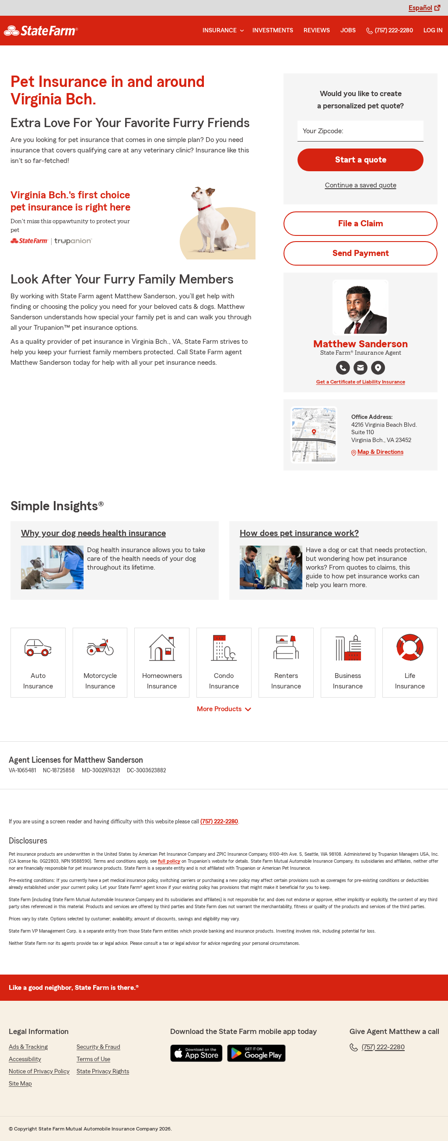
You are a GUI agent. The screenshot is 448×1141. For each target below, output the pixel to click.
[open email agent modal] (361, 369)
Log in (433, 31)
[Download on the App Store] (196, 1053)
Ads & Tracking (28, 1047)
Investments (272, 31)
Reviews (317, 31)
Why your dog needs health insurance (93, 533)
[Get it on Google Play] (256, 1053)
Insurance (220, 31)
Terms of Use (93, 1059)
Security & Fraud (98, 1047)
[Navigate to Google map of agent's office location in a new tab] (378, 368)
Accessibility (25, 1059)
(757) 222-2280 (394, 31)
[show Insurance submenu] (240, 31)
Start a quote (360, 160)
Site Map (20, 1084)
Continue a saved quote (360, 185)
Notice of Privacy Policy (39, 1071)
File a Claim (360, 223)
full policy (169, 861)
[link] (41, 30)
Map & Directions (380, 452)
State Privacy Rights (103, 1071)
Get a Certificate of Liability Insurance (360, 381)
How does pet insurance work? (299, 533)
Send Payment (360, 253)
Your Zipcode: (323, 131)
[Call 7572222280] (343, 368)
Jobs (348, 31)
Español (420, 7)
